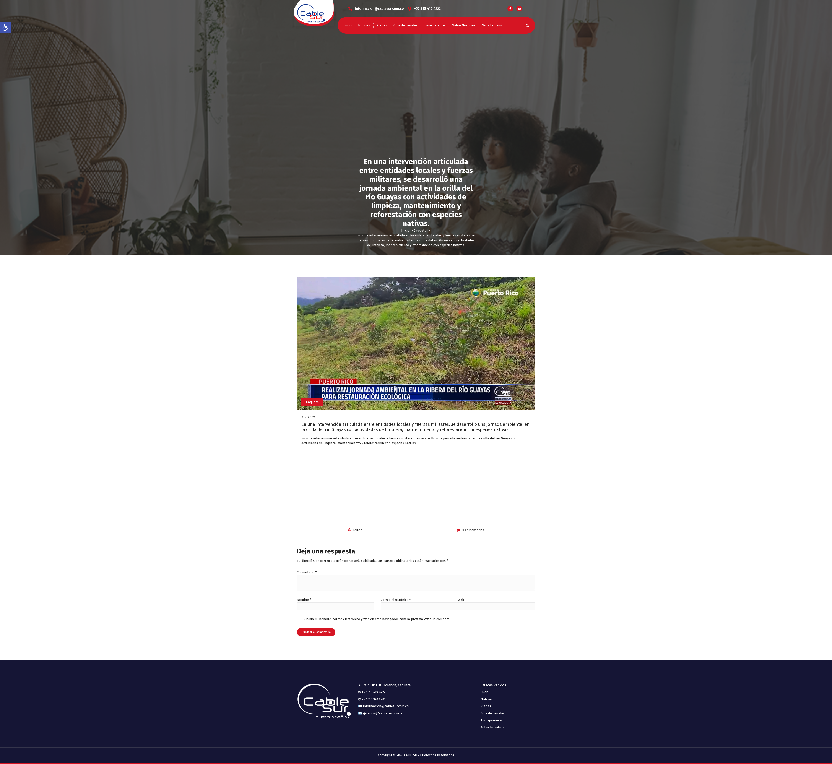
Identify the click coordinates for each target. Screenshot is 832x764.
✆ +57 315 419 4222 (371, 692)
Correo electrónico (396, 600)
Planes (382, 25)
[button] (5, 27)
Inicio (348, 25)
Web (461, 600)
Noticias (364, 25)
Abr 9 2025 (308, 417)
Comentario (307, 572)
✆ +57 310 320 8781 (372, 699)
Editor (357, 530)
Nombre (304, 600)
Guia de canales (405, 25)
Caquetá (420, 230)
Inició (485, 692)
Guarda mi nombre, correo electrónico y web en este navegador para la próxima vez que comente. (376, 619)
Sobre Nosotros (464, 25)
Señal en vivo (492, 25)
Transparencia (435, 25)
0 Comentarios (473, 530)
